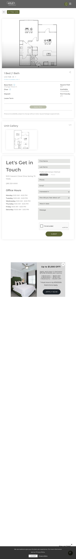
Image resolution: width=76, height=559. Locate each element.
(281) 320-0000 (12, 183)
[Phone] (66, 4)
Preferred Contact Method (49, 172)
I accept (33, 556)
